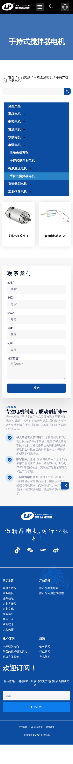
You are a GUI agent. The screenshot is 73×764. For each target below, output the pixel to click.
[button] (40, 7)
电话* (10, 297)
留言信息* (13, 358)
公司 (10, 343)
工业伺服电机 (17, 191)
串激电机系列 (19, 152)
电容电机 (14, 121)
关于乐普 (8, 580)
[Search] (67, 91)
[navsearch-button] (51, 7)
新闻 (42, 638)
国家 (10, 328)
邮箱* (10, 313)
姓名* (10, 282)
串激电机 (14, 145)
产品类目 (44, 580)
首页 (11, 77)
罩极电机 (14, 114)
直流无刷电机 (17, 184)
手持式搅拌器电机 (22, 160)
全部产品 (14, 106)
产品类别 (24, 77)
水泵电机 (14, 137)
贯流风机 (14, 129)
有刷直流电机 (43, 77)
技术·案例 (9, 638)
